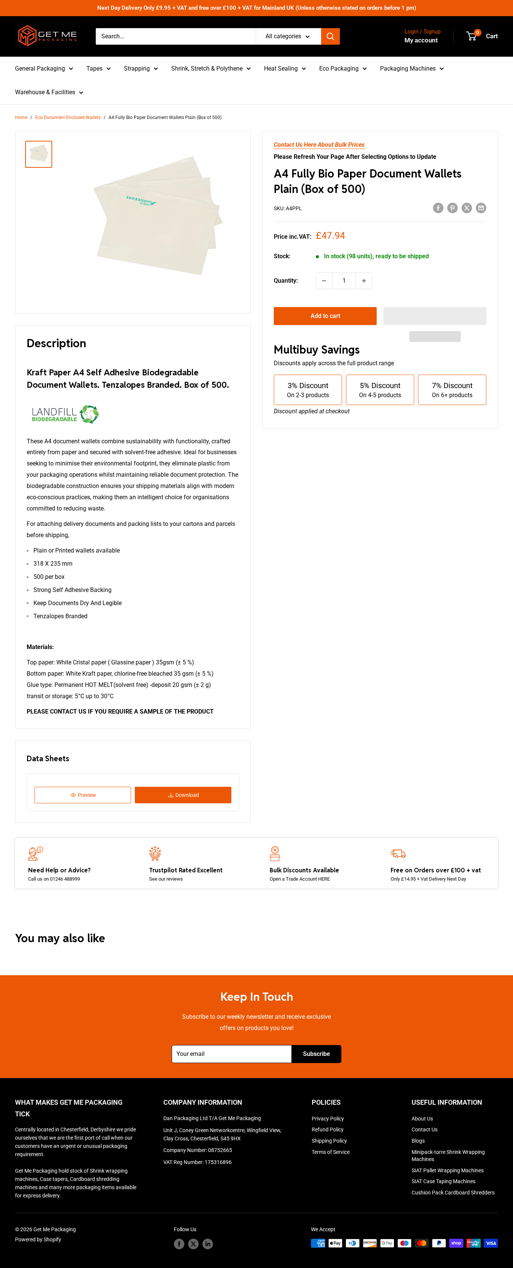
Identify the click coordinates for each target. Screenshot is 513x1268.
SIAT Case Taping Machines (443, 1181)
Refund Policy (328, 1129)
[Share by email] (481, 207)
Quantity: (286, 280)
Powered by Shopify (38, 1239)
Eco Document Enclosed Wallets (68, 117)
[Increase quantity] (364, 281)
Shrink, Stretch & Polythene (207, 68)
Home (21, 117)
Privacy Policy (328, 1119)
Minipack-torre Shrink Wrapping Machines (448, 1156)
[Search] (330, 36)
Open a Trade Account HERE (300, 879)
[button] (434, 316)
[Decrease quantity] (324, 281)
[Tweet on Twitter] (467, 207)
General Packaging (40, 68)
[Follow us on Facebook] (179, 1244)
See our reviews (166, 879)
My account (421, 40)
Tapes (94, 68)
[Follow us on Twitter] (193, 1244)
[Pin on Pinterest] (452, 207)
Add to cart (325, 315)
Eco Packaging (339, 68)
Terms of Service (331, 1152)
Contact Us (425, 1129)
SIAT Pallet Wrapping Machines (448, 1170)
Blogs (418, 1141)
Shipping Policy (329, 1141)
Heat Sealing (281, 68)
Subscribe (316, 1053)
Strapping (137, 68)
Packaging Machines (408, 68)
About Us (422, 1119)
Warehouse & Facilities (45, 92)
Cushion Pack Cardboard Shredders (453, 1193)
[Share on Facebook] (438, 207)
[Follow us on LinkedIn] (207, 1244)
